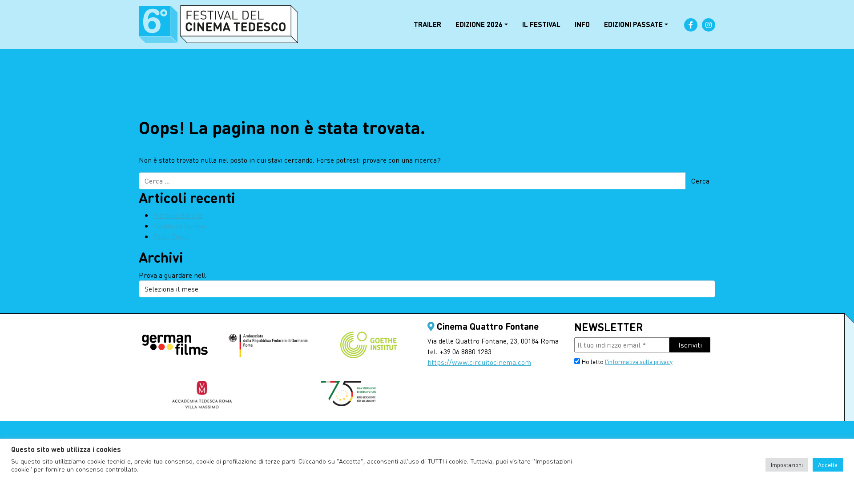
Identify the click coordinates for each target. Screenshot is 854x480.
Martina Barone (177, 215)
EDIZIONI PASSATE (633, 24)
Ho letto (626, 361)
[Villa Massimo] (202, 395)
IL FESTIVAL (541, 24)
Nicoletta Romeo (179, 225)
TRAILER (427, 24)
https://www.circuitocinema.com (479, 362)
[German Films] (174, 345)
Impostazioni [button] (787, 464)
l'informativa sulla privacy (639, 361)
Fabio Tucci (170, 236)
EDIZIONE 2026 (479, 24)
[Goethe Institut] (368, 344)
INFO (582, 24)
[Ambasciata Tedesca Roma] (268, 345)
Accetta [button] (828, 464)
